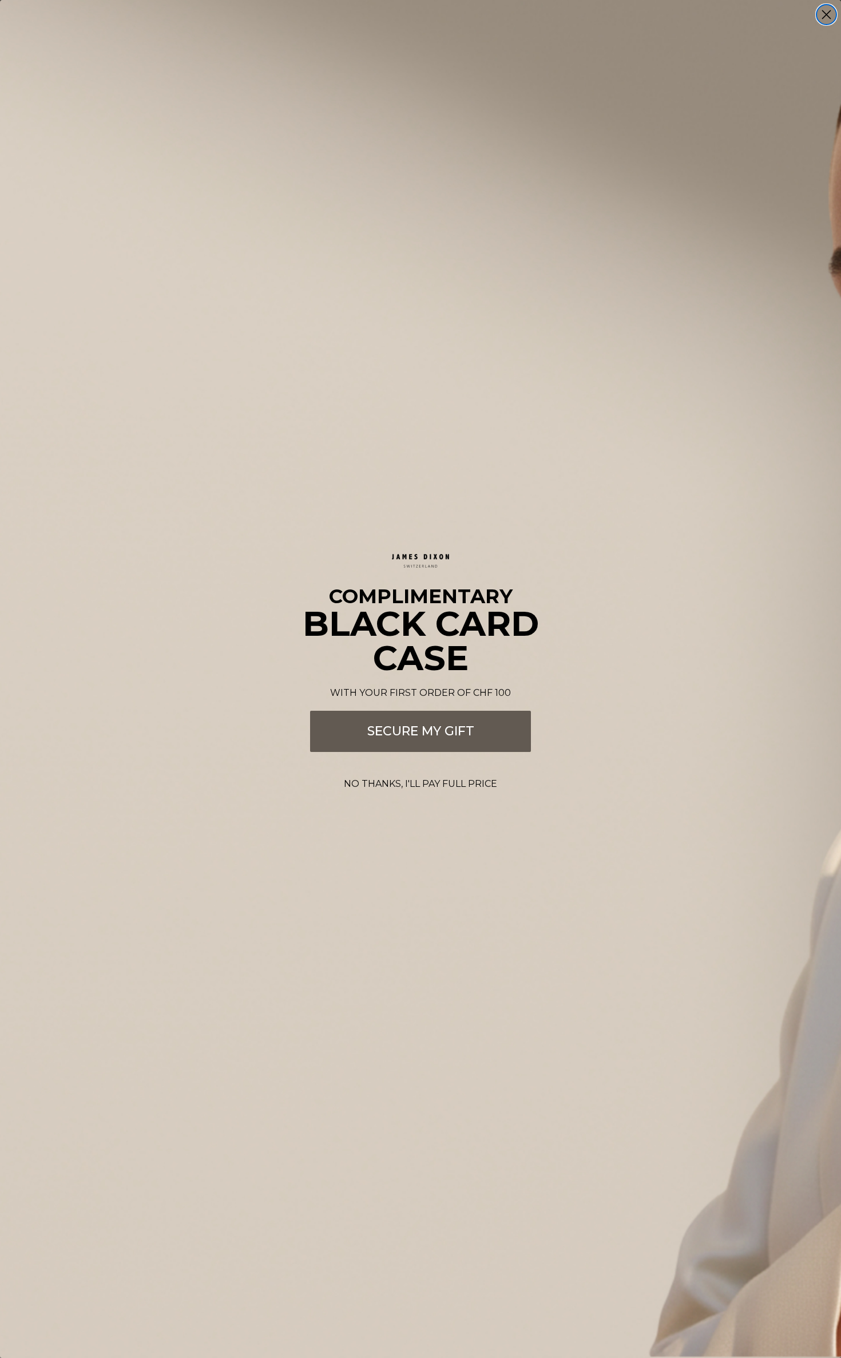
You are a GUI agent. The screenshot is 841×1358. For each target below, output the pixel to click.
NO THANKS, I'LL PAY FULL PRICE (420, 783)
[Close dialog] (826, 15)
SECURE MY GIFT (420, 731)
